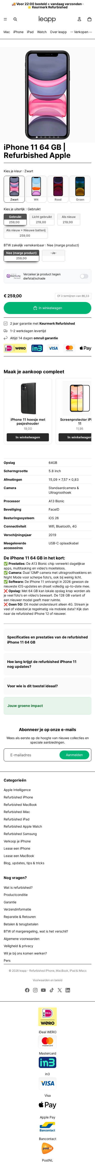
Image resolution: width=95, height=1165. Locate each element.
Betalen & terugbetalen (21, 924)
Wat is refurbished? (18, 887)
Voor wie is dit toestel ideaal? (32, 686)
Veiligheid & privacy (18, 946)
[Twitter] (59, 990)
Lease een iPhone (17, 848)
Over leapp (58, 32)
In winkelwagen (50, 308)
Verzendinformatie (17, 909)
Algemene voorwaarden (21, 939)
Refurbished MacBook (20, 805)
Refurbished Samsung (20, 834)
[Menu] (5, 19)
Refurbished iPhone (18, 797)
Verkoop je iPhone (17, 841)
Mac (6, 32)
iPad (30, 32)
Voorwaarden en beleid (47, 980)
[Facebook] (27, 990)
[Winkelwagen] (89, 19)
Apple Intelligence (17, 790)
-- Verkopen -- (81, 32)
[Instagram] (35, 990)
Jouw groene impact (25, 705)
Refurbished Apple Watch (23, 826)
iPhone (18, 32)
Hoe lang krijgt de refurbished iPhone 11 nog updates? (42, 664)
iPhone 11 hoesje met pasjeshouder (28, 421)
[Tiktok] (51, 990)
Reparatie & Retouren (20, 917)
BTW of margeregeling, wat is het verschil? (36, 931)
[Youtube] (43, 990)
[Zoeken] (15, 19)
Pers (7, 960)
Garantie (10, 902)
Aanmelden (74, 755)
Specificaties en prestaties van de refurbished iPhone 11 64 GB (47, 639)
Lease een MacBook (19, 856)
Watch (42, 32)
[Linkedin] (68, 990)
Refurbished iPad (17, 819)
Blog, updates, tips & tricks (24, 863)
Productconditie (16, 895)
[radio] (14, 189)
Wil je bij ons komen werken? (25, 953)
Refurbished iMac (17, 812)
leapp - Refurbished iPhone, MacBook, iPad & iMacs (52, 970)
